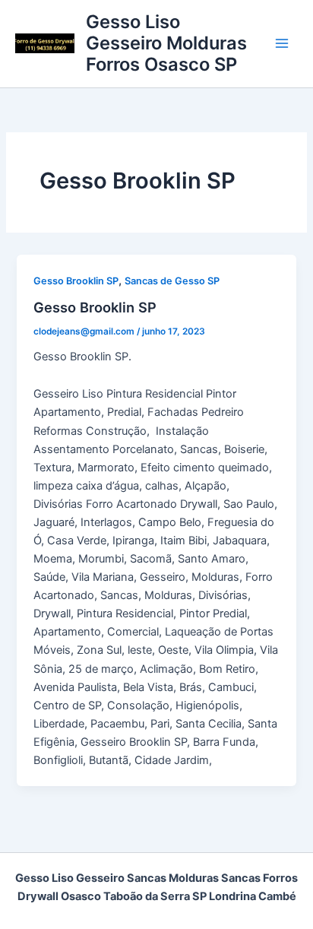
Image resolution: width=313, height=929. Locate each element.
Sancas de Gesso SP (172, 281)
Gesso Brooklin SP (76, 281)
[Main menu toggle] (282, 43)
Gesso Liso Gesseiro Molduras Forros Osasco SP (166, 43)
